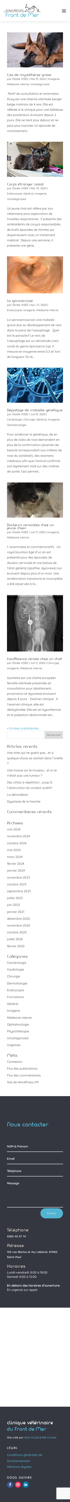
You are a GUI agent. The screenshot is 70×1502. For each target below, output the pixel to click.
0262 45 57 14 (16, 1236)
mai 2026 (14, 829)
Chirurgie (29, 419)
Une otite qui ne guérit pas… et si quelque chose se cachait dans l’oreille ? (35, 758)
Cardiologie (14, 419)
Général (28, 193)
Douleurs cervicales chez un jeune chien (30, 526)
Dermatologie (17, 983)
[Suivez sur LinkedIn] (26, 1485)
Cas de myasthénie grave (29, 75)
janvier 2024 (16, 870)
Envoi (51, 1213)
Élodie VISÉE (20, 79)
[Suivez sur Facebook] (10, 1485)
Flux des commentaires (24, 1075)
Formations (15, 997)
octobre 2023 (16, 884)
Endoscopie (14, 193)
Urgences (14, 1045)
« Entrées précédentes (23, 728)
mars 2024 (15, 857)
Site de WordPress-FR (23, 1082)
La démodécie (17, 795)
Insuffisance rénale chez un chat (34, 659)
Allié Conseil (48, 1437)
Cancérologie (16, 963)
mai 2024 (14, 850)
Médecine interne (18, 84)
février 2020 (15, 946)
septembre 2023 (19, 891)
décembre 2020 (18, 918)
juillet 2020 (15, 939)
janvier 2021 (15, 912)
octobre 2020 (17, 932)
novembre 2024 (18, 836)
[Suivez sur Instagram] (18, 1485)
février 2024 (15, 864)
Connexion (14, 1062)
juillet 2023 (15, 898)
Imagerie (54, 79)
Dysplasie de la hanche (23, 801)
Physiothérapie (18, 1031)
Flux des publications (22, 1068)
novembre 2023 (18, 877)
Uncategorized (39, 84)
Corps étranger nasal (25, 184)
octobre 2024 (16, 843)
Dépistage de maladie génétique (34, 410)
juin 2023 (13, 905)
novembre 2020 (18, 925)
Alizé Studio (31, 1437)
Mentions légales (19, 1467)
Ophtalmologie (16, 425)
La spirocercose (20, 301)
